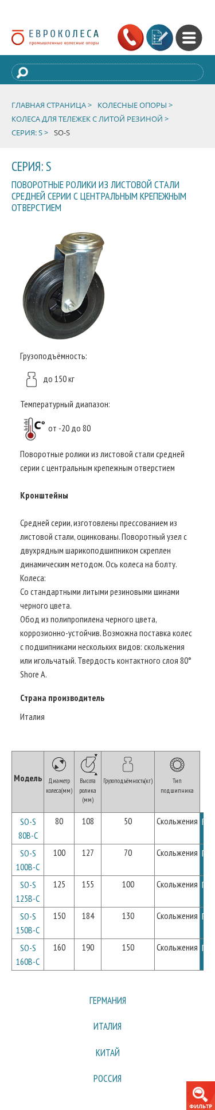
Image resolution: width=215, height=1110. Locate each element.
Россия (107, 1095)
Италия (108, 1034)
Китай (108, 1064)
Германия (107, 1003)
